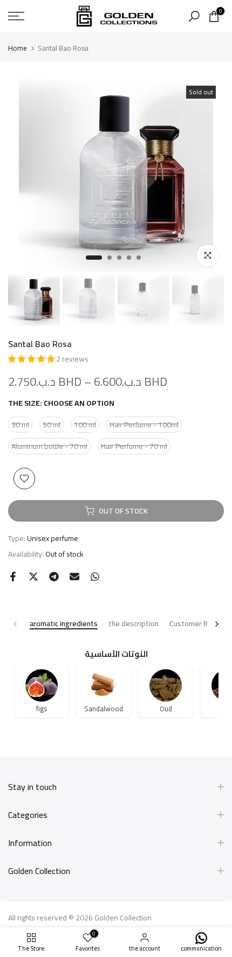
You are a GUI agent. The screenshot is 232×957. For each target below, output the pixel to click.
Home (17, 48)
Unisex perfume (52, 538)
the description (133, 624)
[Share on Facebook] (13, 576)
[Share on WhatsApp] (95, 576)
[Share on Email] (74, 576)
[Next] (216, 624)
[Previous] (15, 624)
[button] (32, 359)
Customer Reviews (200, 624)
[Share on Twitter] (33, 576)
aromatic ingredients (64, 624)
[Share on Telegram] (54, 576)
